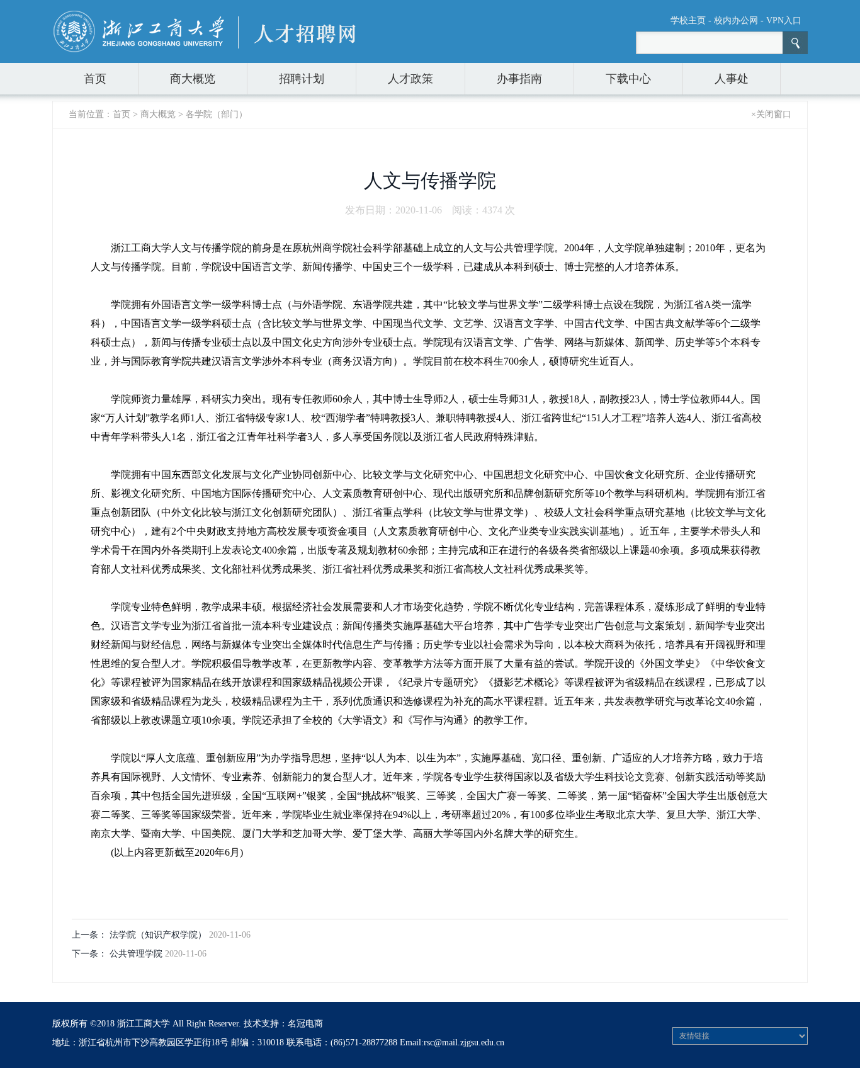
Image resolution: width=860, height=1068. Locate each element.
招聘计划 (301, 78)
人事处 (732, 78)
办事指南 (519, 78)
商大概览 (192, 78)
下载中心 (628, 78)
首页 (95, 78)
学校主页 (688, 20)
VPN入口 (783, 20)
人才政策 (410, 78)
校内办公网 (736, 20)
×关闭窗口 (771, 114)
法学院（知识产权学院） (159, 935)
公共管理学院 (137, 953)
